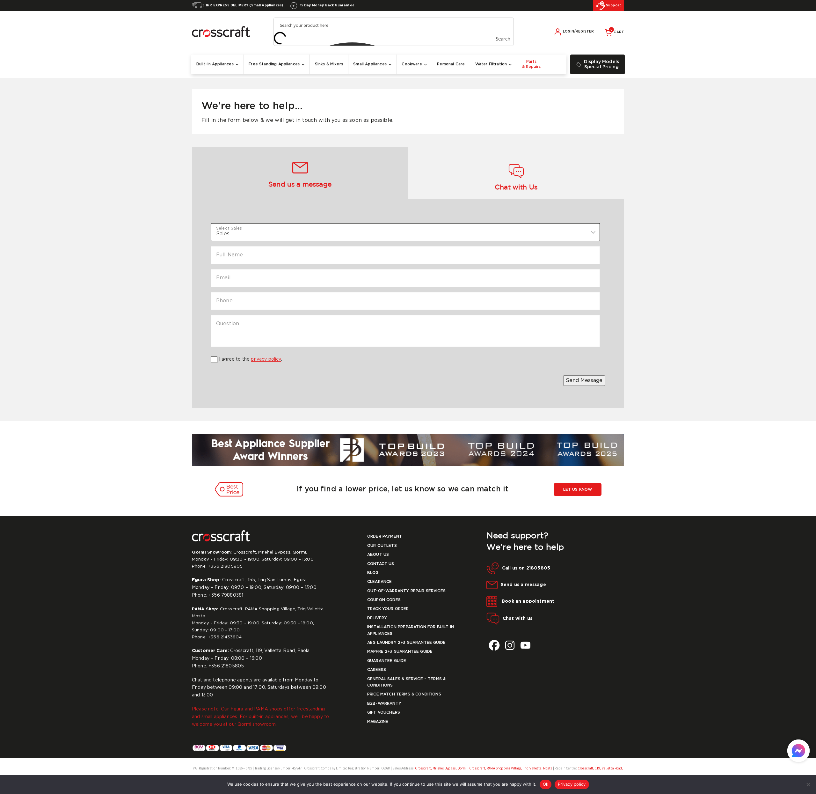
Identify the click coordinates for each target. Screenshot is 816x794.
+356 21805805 (225, 566)
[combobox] (405, 232)
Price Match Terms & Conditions (404, 694)
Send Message (584, 380)
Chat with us (517, 619)
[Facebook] (494, 645)
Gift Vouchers (383, 712)
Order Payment (384, 536)
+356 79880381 (225, 595)
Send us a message (523, 585)
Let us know (577, 489)
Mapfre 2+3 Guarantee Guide (400, 651)
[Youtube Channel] (525, 645)
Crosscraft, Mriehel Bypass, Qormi (441, 768)
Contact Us (380, 564)
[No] (808, 784)
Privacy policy (572, 784)
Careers (376, 670)
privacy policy (266, 359)
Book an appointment (527, 601)
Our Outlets (382, 546)
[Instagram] (510, 645)
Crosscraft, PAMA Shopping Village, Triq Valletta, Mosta (510, 768)
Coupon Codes (384, 600)
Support (613, 5)
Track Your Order (388, 609)
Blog (373, 573)
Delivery (377, 618)
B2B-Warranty (384, 703)
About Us (378, 554)
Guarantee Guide (386, 661)
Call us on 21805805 (526, 568)
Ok (546, 784)
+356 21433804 (225, 637)
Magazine (377, 722)
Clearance (379, 582)
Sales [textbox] (222, 234)
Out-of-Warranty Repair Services (406, 591)
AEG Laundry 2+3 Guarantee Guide (406, 642)
